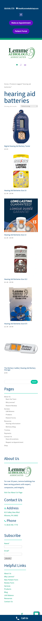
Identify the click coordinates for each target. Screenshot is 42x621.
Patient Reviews (11, 406)
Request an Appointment (14, 442)
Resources (7, 421)
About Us (7, 397)
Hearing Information (13, 423)
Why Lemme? (10, 402)
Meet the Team (11, 399)
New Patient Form (11, 580)
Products (9, 415)
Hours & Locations (12, 439)
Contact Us (8, 437)
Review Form (9, 583)
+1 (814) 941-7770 (11, 525)
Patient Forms (11, 418)
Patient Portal (21, 31)
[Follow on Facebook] (21, 14)
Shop (6, 445)
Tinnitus (7, 430)
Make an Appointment (21, 22)
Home (6, 84)
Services (7, 409)
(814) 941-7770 (9, 8)
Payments (7, 433)
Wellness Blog (11, 427)
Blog (6, 592)
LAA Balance (10, 411)
